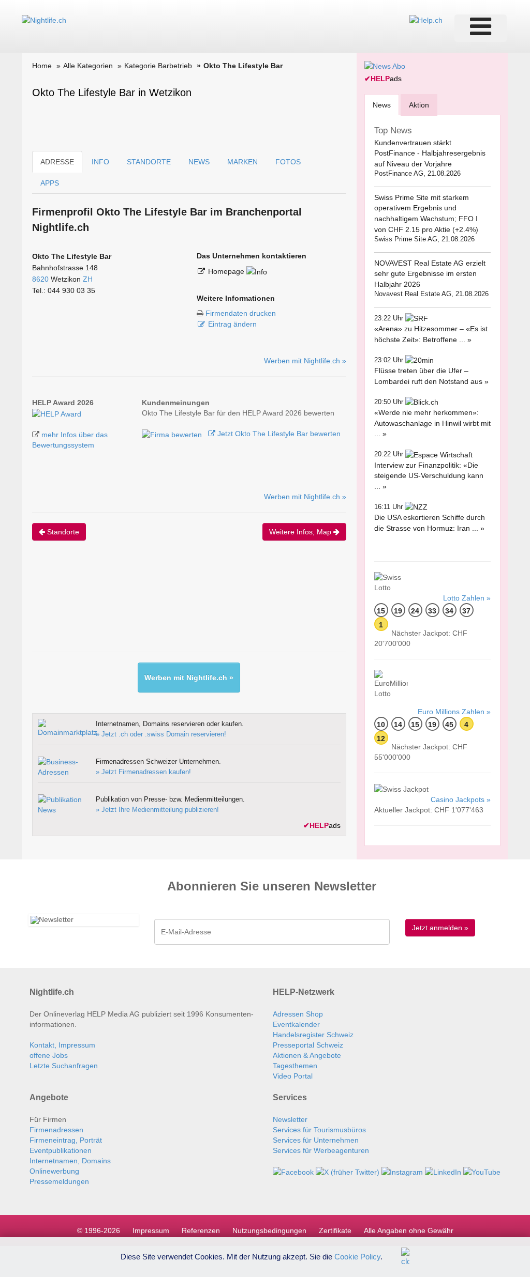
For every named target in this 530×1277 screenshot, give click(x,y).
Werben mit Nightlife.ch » (305, 361)
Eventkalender (296, 1024)
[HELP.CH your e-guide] (426, 20)
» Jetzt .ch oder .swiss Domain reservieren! (161, 734)
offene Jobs (49, 1055)
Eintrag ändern (232, 324)
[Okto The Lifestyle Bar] (56, 413)
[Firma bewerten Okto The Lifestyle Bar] (173, 433)
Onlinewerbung (54, 1171)
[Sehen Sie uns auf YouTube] (481, 1171)
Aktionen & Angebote (307, 1055)
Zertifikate (335, 1230)
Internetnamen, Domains (70, 1161)
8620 (40, 279)
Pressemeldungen (59, 1181)
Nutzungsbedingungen (269, 1230)
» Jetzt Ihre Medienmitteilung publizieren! (157, 809)
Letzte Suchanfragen (64, 1065)
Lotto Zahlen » (467, 598)
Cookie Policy (357, 1256)
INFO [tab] (100, 162)
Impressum (150, 1230)
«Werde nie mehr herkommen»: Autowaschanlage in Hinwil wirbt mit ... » (432, 423)
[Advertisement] (220, 605)
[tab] (381, 104)
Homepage (227, 271)
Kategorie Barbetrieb (158, 65)
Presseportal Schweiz (308, 1045)
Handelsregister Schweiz (313, 1034)
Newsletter (290, 1119)
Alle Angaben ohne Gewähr (408, 1230)
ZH (88, 279)
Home (42, 65)
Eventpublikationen (61, 1150)
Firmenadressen (56, 1130)
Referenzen (201, 1230)
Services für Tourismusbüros (319, 1130)
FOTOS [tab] (288, 162)
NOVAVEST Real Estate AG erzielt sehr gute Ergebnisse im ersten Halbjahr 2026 (429, 273)
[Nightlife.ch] (44, 20)
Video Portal (293, 1076)
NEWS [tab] (199, 162)
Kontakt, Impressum (62, 1045)
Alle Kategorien (88, 65)
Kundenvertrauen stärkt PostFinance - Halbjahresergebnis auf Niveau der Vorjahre (429, 153)
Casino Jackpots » (461, 799)
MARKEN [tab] (242, 162)
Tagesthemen (295, 1065)
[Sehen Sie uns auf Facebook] (293, 1171)
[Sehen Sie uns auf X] (347, 1171)
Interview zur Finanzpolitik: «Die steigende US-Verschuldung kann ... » (428, 475)
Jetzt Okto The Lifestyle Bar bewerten (278, 433)
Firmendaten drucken (240, 313)
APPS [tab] (49, 183)
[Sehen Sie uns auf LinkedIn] (443, 1171)
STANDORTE (149, 162)
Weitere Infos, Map (301, 532)
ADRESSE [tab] (57, 162)
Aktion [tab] (419, 105)
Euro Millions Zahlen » (454, 711)
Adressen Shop (298, 1014)
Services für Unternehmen (316, 1140)
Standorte (62, 532)
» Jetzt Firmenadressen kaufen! (143, 772)
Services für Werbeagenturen (321, 1150)
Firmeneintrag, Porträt (66, 1140)
